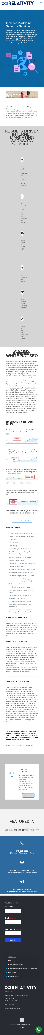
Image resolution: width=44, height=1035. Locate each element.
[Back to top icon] (22, 1020)
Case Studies (12, 972)
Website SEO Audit (28, 667)
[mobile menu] (41, 3)
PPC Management (13, 961)
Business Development (15, 965)
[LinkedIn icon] (23, 1027)
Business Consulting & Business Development (22, 968)
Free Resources (13, 976)
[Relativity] (18, 3)
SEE (23, 520)
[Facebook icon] (21, 1027)
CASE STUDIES (25, 520)
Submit (12, 940)
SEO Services (12, 957)
